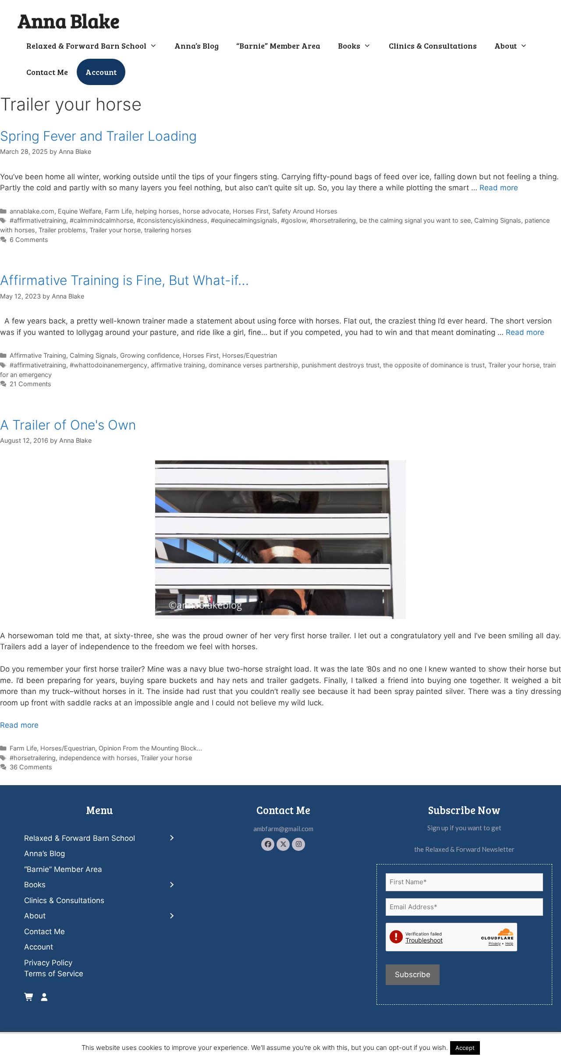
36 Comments (31, 767)
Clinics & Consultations (433, 45)
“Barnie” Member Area (278, 45)
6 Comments (29, 239)
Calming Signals (497, 220)
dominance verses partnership (253, 365)
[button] (267, 844)
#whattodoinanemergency (108, 365)
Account (101, 72)
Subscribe (412, 974)
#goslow (293, 220)
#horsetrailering (333, 220)
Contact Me (47, 72)
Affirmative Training (38, 355)
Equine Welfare (79, 211)
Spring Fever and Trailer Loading (98, 136)
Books (349, 45)
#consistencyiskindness (172, 220)
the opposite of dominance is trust (434, 365)
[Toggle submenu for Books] (171, 885)
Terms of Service (53, 973)
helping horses (157, 211)
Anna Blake (69, 20)
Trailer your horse (115, 230)
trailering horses (168, 230)
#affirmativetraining (38, 220)
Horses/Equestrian (249, 355)
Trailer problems (62, 230)
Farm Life (118, 211)
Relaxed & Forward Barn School (86, 45)
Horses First (251, 211)
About (505, 45)
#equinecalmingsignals (244, 220)
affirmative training (178, 365)
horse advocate (206, 211)
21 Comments (30, 384)
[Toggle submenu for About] (171, 916)
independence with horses (98, 757)
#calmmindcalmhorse (101, 220)
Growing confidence (149, 355)
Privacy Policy (48, 962)
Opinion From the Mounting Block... (150, 748)
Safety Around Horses (304, 211)
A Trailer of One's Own (68, 425)
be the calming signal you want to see (415, 220)
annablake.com (32, 211)
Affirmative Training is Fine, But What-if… (124, 280)
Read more (498, 187)
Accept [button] (465, 1047)
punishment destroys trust (341, 365)
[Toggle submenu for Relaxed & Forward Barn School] (171, 838)
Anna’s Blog (196, 45)
